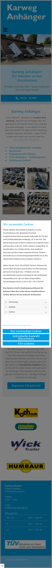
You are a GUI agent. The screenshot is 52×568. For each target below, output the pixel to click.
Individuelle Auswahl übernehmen (26, 337)
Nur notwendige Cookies (26, 331)
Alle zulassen (26, 343)
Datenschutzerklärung (11, 325)
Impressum (26, 325)
